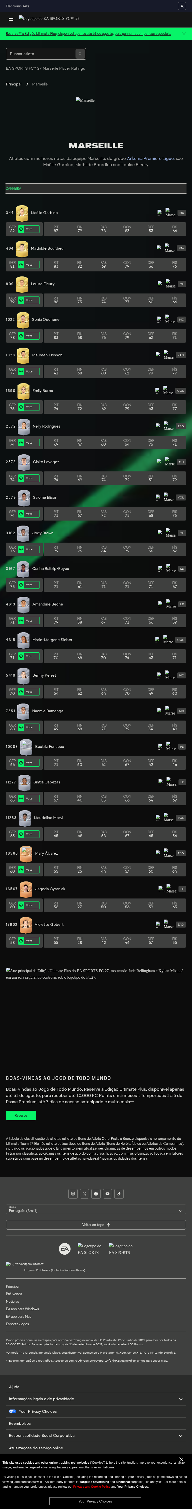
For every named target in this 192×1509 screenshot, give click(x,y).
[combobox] (96, 1209)
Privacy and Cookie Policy (91, 1486)
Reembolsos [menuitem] (20, 1423)
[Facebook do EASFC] (96, 1193)
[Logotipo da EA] (65, 1249)
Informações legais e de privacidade (41, 1398)
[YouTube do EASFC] (107, 1193)
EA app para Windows (22, 1309)
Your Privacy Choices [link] (38, 1412)
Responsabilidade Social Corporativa (41, 1435)
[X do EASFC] (84, 1193)
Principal (13, 84)
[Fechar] (184, 34)
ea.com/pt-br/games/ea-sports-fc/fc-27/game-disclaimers (105, 1361)
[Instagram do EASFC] (73, 1193)
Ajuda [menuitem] (14, 1386)
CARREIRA (13, 188)
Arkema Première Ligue (150, 158)
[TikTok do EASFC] (119, 1193)
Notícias (12, 1301)
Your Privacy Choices (95, 1501)
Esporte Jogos (17, 1324)
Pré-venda (14, 1294)
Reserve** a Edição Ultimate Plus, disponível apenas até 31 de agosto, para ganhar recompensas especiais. (88, 33)
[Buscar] (80, 54)
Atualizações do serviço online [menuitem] (36, 1448)
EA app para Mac (19, 1316)
